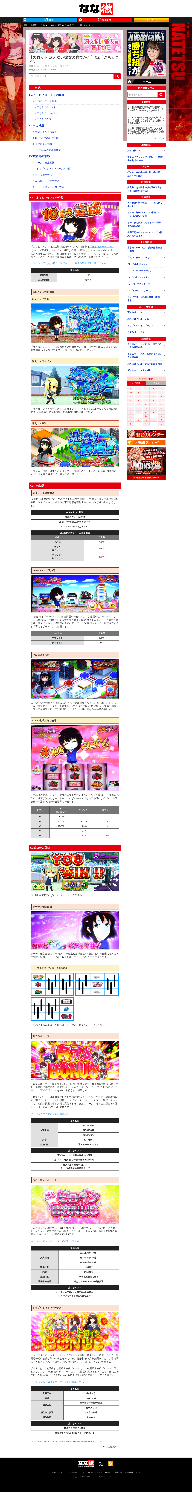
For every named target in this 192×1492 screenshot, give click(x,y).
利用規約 (108, 1472)
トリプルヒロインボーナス (49, 187)
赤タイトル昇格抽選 (46, 131)
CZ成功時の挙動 (39, 156)
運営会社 (119, 1472)
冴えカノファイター (47, 113)
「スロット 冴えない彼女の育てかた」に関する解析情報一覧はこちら (68, 263)
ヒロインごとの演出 (46, 101)
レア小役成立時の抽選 (49, 150)
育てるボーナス (43, 174)
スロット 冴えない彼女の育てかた (63, 25)
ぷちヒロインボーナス (47, 180)
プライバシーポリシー (75, 1472)
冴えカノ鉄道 (44, 119)
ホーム (147, 81)
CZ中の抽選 (36, 125)
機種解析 (34, 25)
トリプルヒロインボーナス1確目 (54, 168)
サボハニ (44, 25)
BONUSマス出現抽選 (46, 138)
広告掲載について (132, 1472)
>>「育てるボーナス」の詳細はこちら (51, 1113)
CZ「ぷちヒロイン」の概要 (47, 95)
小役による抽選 (43, 144)
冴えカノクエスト (46, 107)
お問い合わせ (57, 1472)
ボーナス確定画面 (44, 162)
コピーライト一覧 (94, 1472)
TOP (25, 25)
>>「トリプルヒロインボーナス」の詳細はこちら (57, 1382)
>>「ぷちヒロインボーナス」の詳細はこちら (55, 1241)
